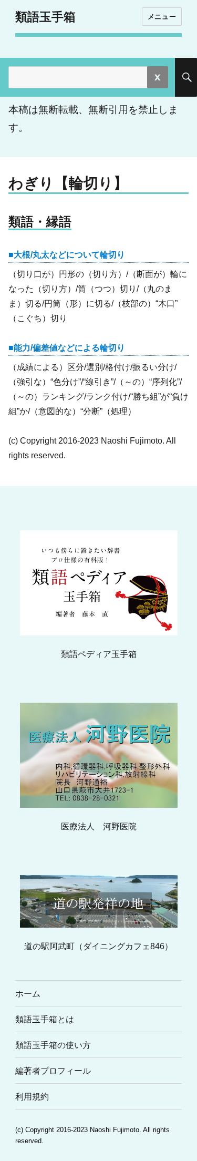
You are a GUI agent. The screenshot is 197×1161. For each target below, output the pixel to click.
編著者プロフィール (53, 1071)
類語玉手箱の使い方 (53, 1045)
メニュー (162, 16)
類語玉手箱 (45, 16)
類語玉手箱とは (44, 1019)
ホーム (27, 994)
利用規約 (32, 1097)
